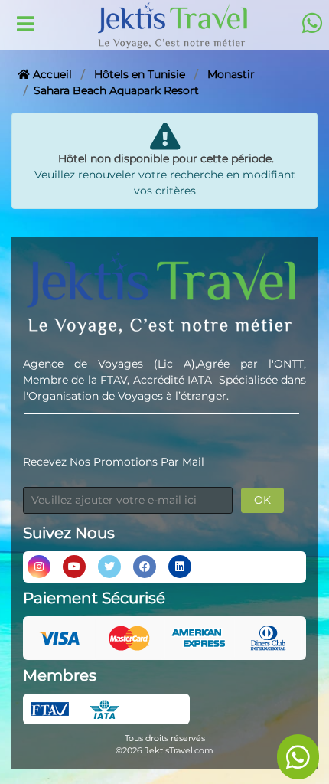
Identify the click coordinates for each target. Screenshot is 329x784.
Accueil (51, 74)
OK (262, 500)
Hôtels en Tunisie (139, 74)
